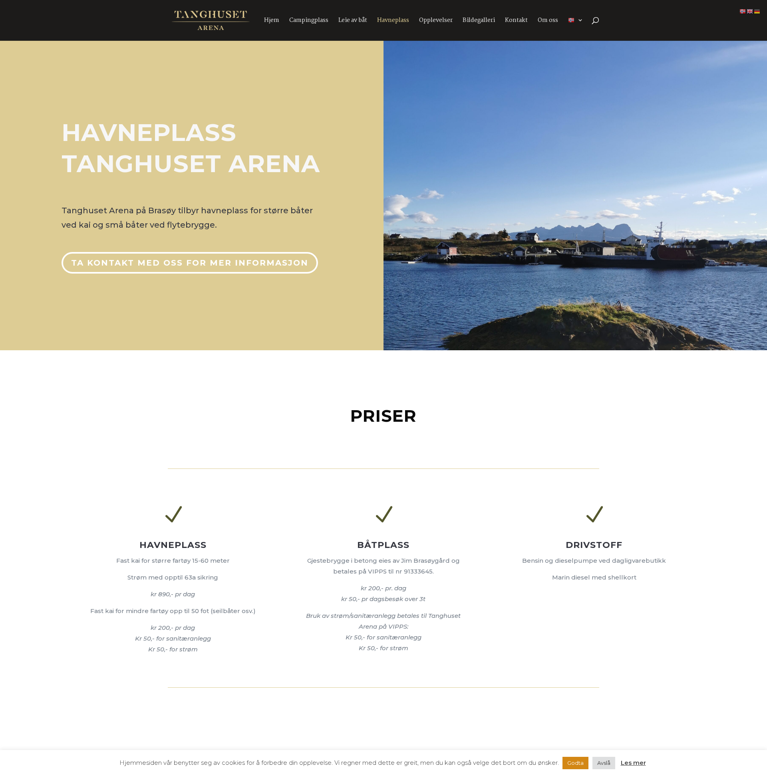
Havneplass (393, 21)
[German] (757, 11)
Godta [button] (575, 763)
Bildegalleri (479, 21)
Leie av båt (352, 21)
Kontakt (516, 21)
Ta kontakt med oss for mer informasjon (189, 263)
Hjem (271, 21)
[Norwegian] (575, 29)
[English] (750, 11)
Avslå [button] (603, 763)
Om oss (548, 21)
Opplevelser (436, 21)
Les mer (633, 762)
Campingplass (308, 21)
